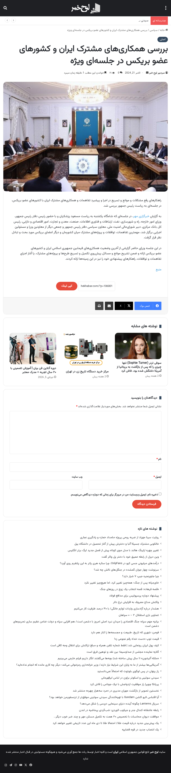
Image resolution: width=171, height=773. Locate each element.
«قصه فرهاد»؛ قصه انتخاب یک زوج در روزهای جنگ (129, 589)
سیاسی (154, 30)
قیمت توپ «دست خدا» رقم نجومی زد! (136, 639)
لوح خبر (154, 752)
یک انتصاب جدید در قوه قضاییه (140, 729)
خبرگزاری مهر (141, 216)
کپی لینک (66, 286)
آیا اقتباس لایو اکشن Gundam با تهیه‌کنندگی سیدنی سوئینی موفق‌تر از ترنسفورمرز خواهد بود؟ (104, 697)
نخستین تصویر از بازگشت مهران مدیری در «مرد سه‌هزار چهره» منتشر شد (116, 691)
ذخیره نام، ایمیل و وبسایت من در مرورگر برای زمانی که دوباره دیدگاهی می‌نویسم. (114, 495)
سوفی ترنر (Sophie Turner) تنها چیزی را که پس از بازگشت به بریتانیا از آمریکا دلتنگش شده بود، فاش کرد (139, 367)
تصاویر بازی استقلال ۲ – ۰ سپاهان (139, 615)
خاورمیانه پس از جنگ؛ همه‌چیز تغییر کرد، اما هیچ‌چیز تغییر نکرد (121, 583)
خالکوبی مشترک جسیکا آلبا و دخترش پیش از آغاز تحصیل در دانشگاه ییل (116, 544)
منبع (158, 269)
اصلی (163, 39)
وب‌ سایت (77, 477)
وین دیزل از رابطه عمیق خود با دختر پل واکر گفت (130, 557)
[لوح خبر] (85, 8)
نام (158, 459)
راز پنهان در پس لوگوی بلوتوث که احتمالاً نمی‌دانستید (128, 671)
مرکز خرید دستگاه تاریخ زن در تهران (87, 371)
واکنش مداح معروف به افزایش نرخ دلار (136, 602)
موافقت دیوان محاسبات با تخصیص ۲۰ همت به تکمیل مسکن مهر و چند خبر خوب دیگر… (106, 717)
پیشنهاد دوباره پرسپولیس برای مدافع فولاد (134, 596)
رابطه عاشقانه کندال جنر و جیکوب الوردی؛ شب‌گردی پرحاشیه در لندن (119, 710)
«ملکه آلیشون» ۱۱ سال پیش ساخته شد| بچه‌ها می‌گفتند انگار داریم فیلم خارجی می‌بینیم (108, 658)
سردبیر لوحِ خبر (157, 73)
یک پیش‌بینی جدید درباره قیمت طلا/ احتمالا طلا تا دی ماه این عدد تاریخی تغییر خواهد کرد (106, 723)
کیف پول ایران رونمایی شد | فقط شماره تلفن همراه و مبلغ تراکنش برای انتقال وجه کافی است (104, 645)
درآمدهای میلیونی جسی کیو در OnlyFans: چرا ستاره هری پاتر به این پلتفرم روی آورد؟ (109, 563)
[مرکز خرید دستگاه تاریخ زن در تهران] (85, 350)
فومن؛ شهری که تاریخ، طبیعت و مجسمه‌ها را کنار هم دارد (125, 632)
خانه (162, 30)
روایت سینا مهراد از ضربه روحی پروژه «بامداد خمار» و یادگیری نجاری (119, 537)
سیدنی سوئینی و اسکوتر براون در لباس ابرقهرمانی (121, 21)
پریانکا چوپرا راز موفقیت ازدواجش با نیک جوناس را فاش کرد (124, 684)
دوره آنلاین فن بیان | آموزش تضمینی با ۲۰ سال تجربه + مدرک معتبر (33, 370)
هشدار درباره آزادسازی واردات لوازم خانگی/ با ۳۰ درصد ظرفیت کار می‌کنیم (116, 608)
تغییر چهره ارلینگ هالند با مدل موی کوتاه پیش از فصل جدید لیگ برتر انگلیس (113, 550)
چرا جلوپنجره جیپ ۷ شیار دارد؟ (140, 576)
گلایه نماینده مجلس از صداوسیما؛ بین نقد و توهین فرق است (123, 652)
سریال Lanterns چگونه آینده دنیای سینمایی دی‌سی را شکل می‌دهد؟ (119, 704)
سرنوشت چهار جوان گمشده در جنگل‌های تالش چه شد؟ (126, 570)
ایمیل (157, 477)
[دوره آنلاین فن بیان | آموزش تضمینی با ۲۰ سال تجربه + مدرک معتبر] (33, 348)
